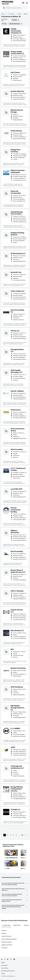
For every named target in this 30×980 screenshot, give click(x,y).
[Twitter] (7, 959)
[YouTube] (14, 959)
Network (5, 4)
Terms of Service (4, 968)
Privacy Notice (4, 965)
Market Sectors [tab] (17, 925)
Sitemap (3, 973)
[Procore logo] (7, 2)
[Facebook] (4, 959)
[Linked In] (1, 959)
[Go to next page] (25, 835)
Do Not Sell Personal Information (8, 970)
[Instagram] (11, 959)
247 (22, 835)
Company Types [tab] (6, 925)
